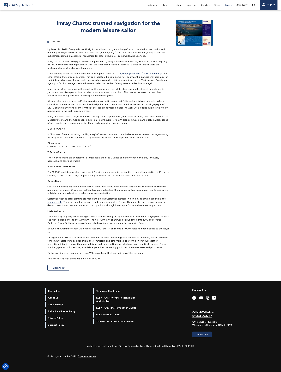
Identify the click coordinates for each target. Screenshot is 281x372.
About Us (53, 297)
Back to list (61, 267)
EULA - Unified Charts (108, 314)
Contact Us (54, 291)
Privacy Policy (55, 318)
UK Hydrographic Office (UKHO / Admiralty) (139, 73)
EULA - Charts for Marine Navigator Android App (115, 299)
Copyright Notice (87, 356)
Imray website (54, 202)
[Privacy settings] (5, 366)
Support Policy (56, 325)
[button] (151, 5)
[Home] (18, 5)
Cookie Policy (55, 304)
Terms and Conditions (108, 291)
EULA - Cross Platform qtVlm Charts (116, 307)
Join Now (241, 4)
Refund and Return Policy (62, 311)
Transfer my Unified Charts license (114, 321)
